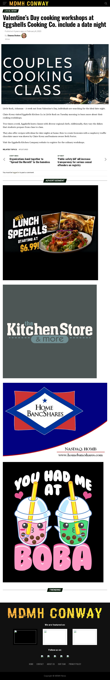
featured (24, 149)
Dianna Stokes (14, 36)
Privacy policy (75, 664)
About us (51, 664)
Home (31, 664)
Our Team (62, 664)
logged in (15, 172)
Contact (40, 664)
